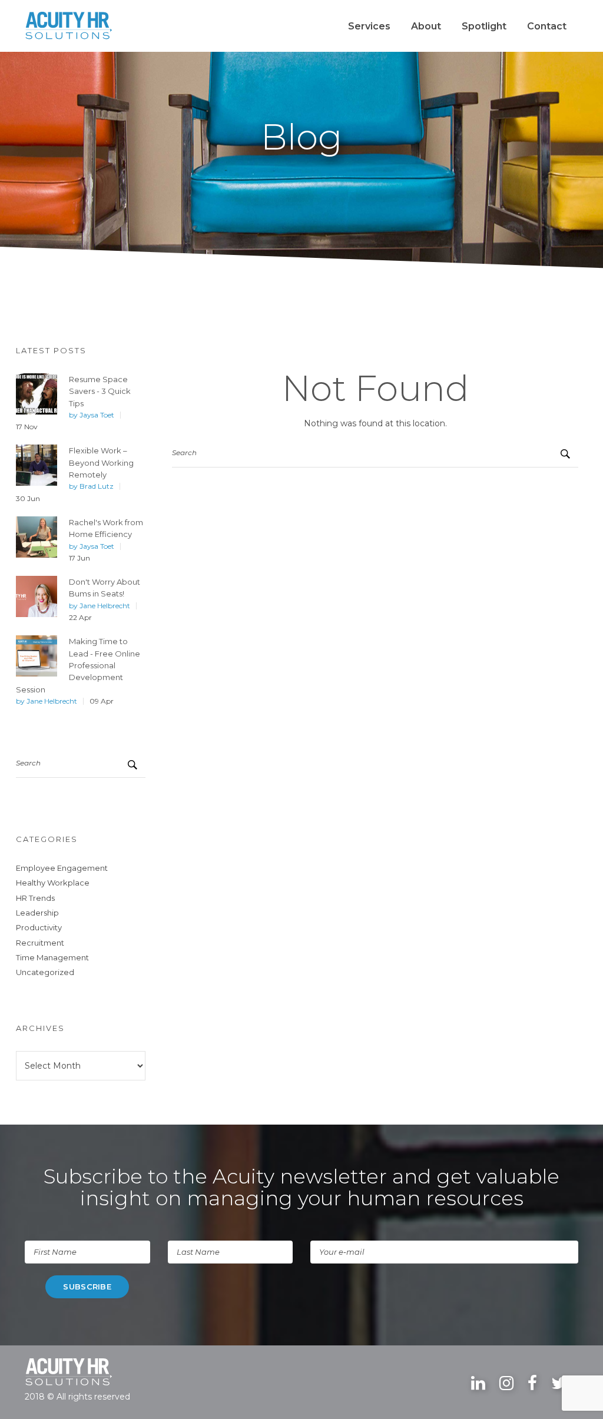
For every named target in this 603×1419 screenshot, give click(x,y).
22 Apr (80, 617)
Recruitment (40, 942)
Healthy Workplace (53, 882)
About (426, 26)
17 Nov (27, 426)
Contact (546, 26)
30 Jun (28, 498)
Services (369, 26)
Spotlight (484, 26)
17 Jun (79, 558)
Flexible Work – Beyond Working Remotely (101, 462)
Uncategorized (45, 972)
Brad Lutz (96, 486)
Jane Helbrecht (104, 605)
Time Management (52, 957)
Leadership (37, 912)
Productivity (39, 927)
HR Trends (35, 898)
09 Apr (102, 701)
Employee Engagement (62, 868)
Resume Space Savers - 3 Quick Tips (100, 391)
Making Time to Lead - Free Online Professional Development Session (78, 665)
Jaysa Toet (96, 415)
